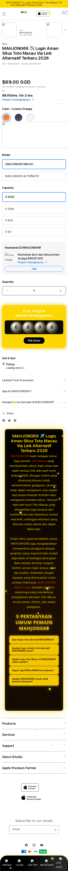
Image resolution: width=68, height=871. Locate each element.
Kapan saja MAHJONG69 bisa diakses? (33, 670)
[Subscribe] (55, 829)
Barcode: (25, 64)
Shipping (19, 87)
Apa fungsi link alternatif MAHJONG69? (33, 639)
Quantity (8, 282)
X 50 (8, 232)
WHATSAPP (46, 865)
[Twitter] (10, 421)
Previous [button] (3, 4)
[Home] (26, 12)
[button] (4, 14)
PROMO (6, 865)
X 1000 (9, 209)
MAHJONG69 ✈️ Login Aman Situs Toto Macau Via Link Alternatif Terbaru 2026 (34, 3)
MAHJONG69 (20, 456)
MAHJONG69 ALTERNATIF (22, 176)
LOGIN (20, 865)
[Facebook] (4, 421)
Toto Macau (39, 461)
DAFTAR (32, 865)
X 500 (9, 220)
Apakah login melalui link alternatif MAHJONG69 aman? (31, 649)
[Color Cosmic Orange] (6, 117)
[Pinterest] (15, 421)
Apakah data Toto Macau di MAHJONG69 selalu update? (34, 660)
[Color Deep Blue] (18, 117)
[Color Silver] (30, 117)
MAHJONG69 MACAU (19, 164)
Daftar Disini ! (50, 5)
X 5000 (10, 197)
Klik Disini (34, 340)
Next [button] (64, 4)
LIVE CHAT (59, 864)
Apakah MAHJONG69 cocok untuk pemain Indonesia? (30, 680)
